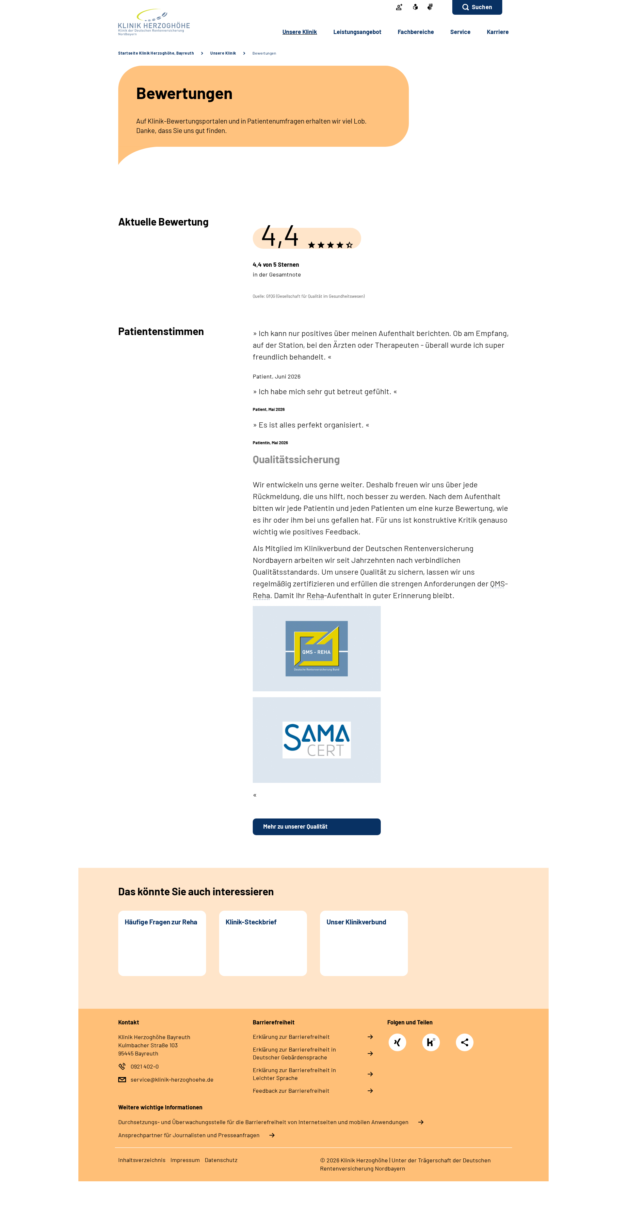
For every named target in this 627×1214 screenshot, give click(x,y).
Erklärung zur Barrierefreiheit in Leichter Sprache (294, 1073)
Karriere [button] (498, 31)
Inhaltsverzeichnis (142, 1159)
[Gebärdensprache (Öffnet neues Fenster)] (430, 7)
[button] (477, 7)
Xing (397, 1039)
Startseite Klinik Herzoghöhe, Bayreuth (156, 53)
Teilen (465, 1042)
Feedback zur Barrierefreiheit (291, 1090)
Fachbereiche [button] (416, 31)
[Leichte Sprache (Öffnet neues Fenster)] (415, 7)
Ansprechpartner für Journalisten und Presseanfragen (189, 1134)
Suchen (482, 6)
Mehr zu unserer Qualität (295, 826)
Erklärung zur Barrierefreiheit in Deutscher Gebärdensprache (294, 1053)
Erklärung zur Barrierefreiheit (291, 1036)
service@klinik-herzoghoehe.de (172, 1079)
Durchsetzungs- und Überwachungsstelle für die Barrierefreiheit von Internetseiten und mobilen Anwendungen (263, 1121)
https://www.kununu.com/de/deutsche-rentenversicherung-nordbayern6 (433, 1044)
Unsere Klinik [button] (299, 31)
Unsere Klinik (223, 53)
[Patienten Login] (399, 7)
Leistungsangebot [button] (357, 31)
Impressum (185, 1159)
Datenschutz (221, 1159)
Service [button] (460, 31)
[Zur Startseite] (162, 22)
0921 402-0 (145, 1066)
